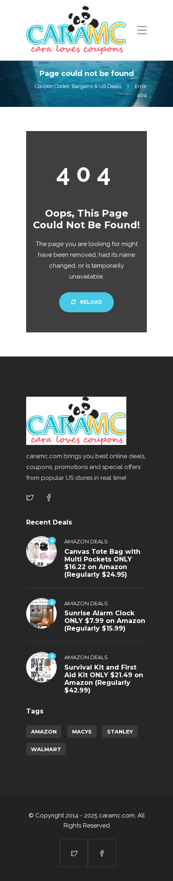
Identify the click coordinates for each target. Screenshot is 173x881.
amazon (44, 731)
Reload (90, 302)
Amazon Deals (86, 541)
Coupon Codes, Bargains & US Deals (78, 86)
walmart (46, 749)
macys (82, 731)
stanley (120, 731)
